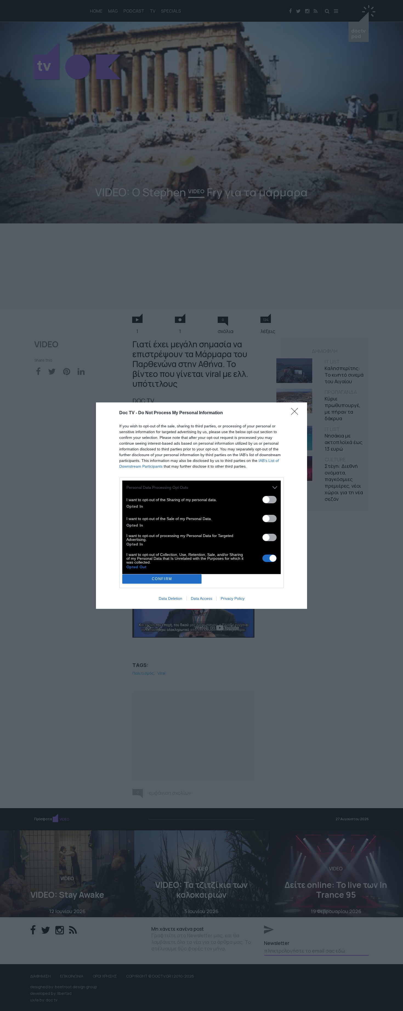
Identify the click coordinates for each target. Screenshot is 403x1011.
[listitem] (201, 487)
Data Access (201, 598)
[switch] (269, 499)
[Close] (296, 413)
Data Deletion (170, 598)
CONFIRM (162, 579)
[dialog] (201, 505)
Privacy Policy (233, 598)
